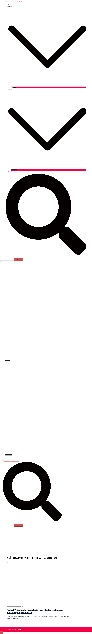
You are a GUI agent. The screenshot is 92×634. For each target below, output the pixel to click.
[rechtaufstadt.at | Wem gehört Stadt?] (14, 1)
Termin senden (14, 169)
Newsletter (13, 87)
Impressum (9, 629)
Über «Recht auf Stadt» (13, 171)
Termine (10, 89)
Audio (20, 606)
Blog (9, 4)
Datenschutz (14, 629)
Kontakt (10, 6)
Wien (22, 606)
